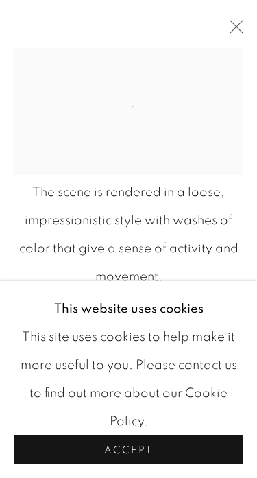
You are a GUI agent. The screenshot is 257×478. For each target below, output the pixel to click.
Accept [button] (129, 450)
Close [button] (233, 31)
